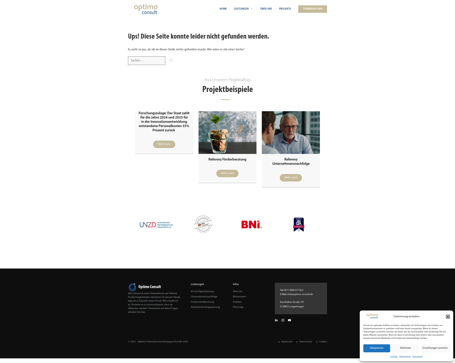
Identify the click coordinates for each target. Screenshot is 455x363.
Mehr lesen (164, 144)
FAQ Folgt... (239, 307)
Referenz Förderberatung (227, 159)
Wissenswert (239, 296)
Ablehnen (405, 348)
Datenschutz (405, 357)
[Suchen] (171, 60)
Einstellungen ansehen (435, 348)
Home (223, 9)
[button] (448, 317)
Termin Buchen (312, 9)
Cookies (394, 357)
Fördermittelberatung (202, 302)
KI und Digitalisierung (202, 291)
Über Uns (266, 9)
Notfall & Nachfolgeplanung (205, 307)
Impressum (418, 357)
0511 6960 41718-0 (293, 290)
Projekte (285, 9)
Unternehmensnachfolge (204, 296)
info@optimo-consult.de (300, 294)
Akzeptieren (377, 348)
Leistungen (241, 9)
